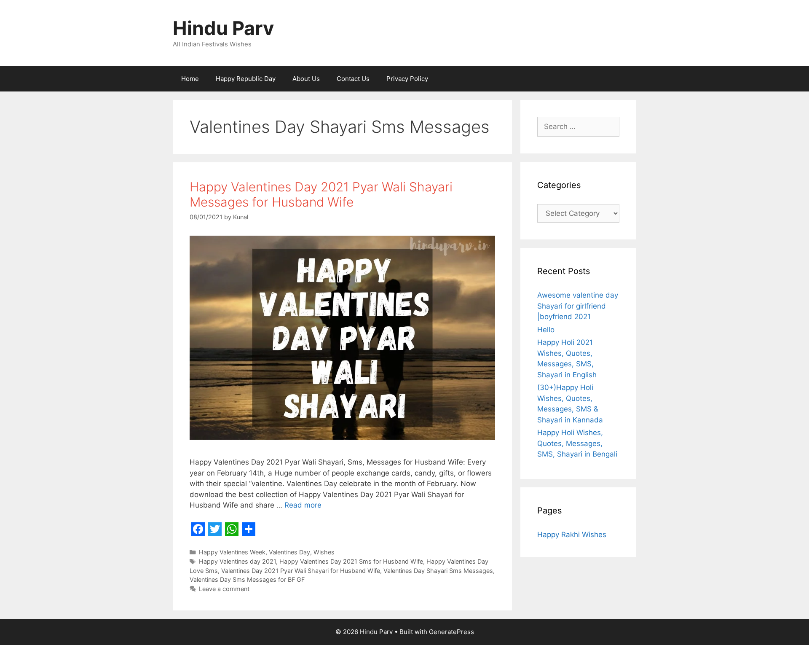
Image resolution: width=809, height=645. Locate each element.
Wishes (324, 552)
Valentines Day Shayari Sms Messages (438, 570)
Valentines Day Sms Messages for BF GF (247, 579)
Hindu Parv (223, 28)
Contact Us (353, 79)
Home (190, 79)
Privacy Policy (407, 79)
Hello (546, 329)
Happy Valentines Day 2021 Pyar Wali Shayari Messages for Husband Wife (321, 194)
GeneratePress (451, 632)
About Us (306, 79)
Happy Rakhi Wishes (571, 534)
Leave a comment (224, 588)
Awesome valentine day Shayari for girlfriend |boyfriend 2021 (577, 306)
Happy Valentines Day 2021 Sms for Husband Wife (351, 561)
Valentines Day (289, 552)
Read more (302, 505)
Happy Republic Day (246, 79)
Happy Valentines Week (232, 552)
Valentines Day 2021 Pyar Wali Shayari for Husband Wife (300, 570)
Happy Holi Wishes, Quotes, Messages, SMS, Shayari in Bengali (577, 443)
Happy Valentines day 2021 (237, 561)
